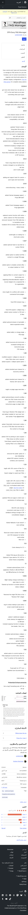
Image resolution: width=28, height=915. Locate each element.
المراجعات (22, 49)
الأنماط (11, 857)
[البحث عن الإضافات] (10, 17)
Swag (10, 871)
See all (3, 828)
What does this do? (20, 733)
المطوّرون (23, 868)
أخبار (25, 852)
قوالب (11, 852)
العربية (21, 891)
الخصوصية (23, 857)
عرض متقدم (23, 802)
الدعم (23, 61)
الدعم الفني (23, 865)
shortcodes (5, 797)
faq (3, 791)
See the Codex (18, 488)
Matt (24, 879)
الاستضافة (23, 855)
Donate (10, 868)
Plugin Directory (22, 7)
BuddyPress (23, 884)
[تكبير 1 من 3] (24, 698)
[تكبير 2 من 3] (11, 698)
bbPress (24, 881)
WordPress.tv (21, 871)
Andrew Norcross (18, 761)
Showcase (10, 849)
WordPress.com (21, 876)
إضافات (11, 855)
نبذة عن (24, 849)
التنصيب (23, 53)
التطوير (23, 57)
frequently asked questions (8, 794)
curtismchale (18, 35)
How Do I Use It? (21, 738)
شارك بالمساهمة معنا (7, 863)
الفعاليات (11, 865)
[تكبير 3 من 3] (24, 706)
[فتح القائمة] (2, 2)
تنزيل (24, 39)
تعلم (25, 863)
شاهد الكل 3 (4, 787)
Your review (23, 828)
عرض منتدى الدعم (21, 840)
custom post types (9, 791)
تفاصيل (23, 45)
